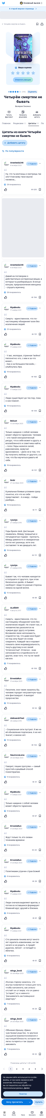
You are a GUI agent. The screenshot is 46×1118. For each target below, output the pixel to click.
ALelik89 (14, 607)
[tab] (6, 124)
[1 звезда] (13, 73)
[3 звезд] (23, 73)
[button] (23, 48)
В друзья (33, 164)
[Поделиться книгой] (42, 24)
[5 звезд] (33, 73)
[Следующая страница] (42, 1069)
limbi (12, 480)
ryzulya (13, 520)
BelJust (13, 420)
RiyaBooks (15, 307)
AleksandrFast (17, 718)
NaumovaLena (17, 755)
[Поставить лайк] (5, 189)
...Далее (26, 1088)
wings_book (16, 970)
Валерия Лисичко (23, 106)
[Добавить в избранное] (37, 24)
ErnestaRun (15, 678)
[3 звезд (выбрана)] (15, 92)
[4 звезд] (28, 73)
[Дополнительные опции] (30, 1102)
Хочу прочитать (14, 1102)
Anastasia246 (17, 162)
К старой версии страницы (21, 9)
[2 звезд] (18, 73)
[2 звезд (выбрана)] (13, 92)
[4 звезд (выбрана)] (18, 92)
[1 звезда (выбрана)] (11, 92)
